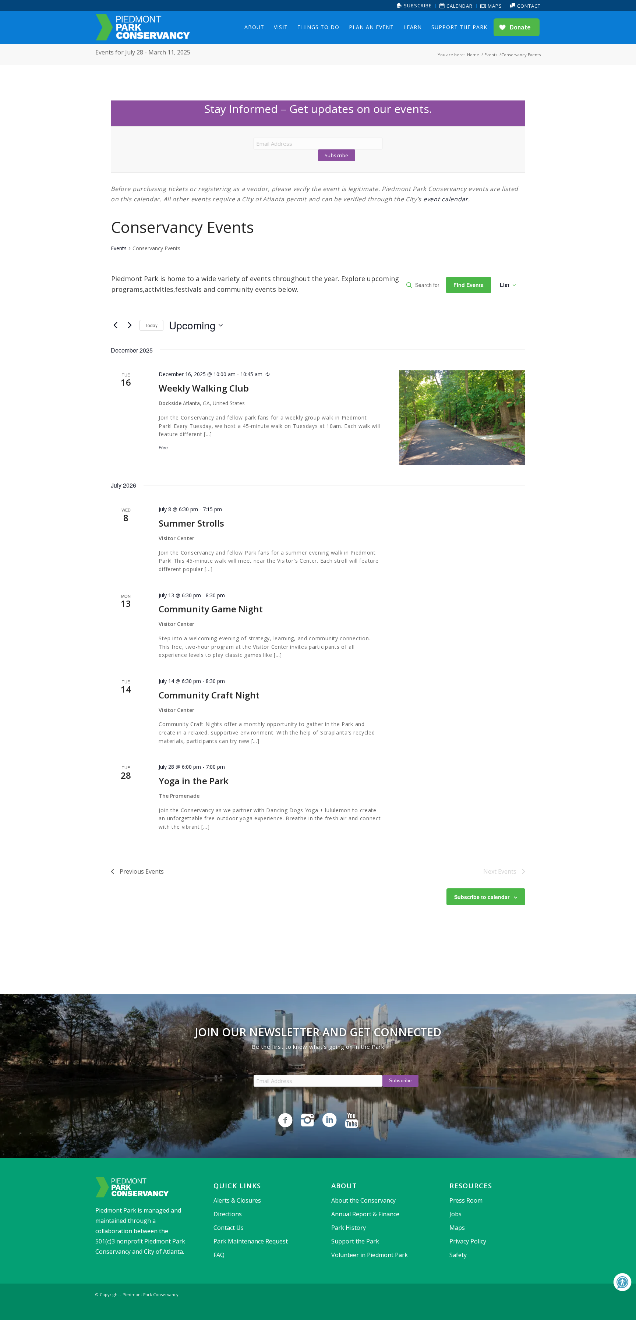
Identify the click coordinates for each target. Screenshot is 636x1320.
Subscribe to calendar (481, 896)
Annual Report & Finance (365, 1214)
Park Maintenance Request (250, 1241)
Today (151, 325)
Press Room (466, 1200)
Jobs (455, 1214)
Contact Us (228, 1228)
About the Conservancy (363, 1200)
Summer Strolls (191, 523)
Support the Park (355, 1241)
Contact (528, 6)
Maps (494, 6)
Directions (227, 1214)
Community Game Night (211, 609)
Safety (458, 1255)
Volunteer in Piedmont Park (369, 1255)
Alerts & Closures (237, 1200)
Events (119, 248)
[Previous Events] (115, 325)
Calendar (459, 6)
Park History (348, 1228)
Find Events (468, 285)
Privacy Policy (467, 1241)
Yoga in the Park (194, 781)
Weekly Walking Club (204, 388)
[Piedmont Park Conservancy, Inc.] (142, 27)
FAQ (219, 1255)
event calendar (445, 199)
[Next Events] (129, 325)
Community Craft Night (209, 695)
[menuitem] (414, 6)
